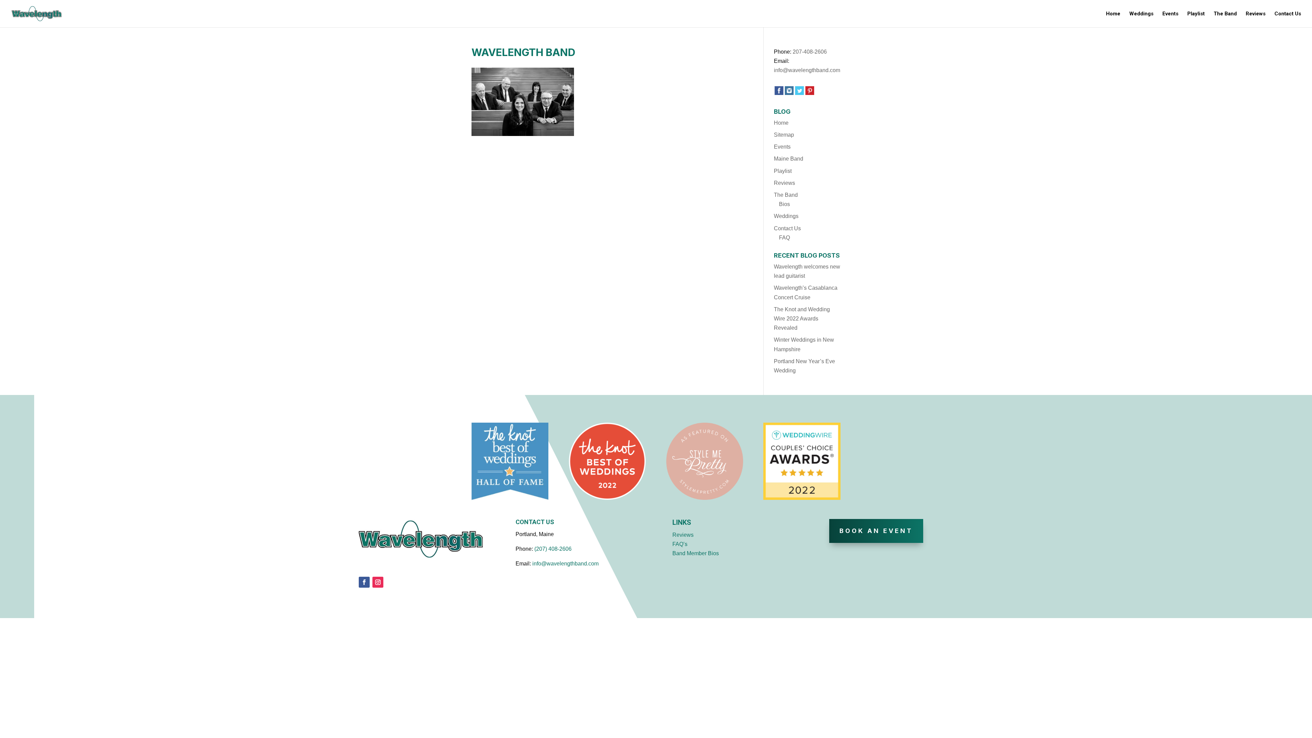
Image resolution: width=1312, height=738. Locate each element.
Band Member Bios (695, 553)
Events (1170, 14)
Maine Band (788, 159)
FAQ (784, 238)
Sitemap (784, 135)
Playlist (1196, 14)
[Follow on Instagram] (377, 582)
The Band (1225, 14)
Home (1113, 14)
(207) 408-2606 (553, 549)
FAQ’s (679, 544)
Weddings (1141, 14)
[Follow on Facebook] (364, 582)
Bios (784, 204)
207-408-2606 (810, 52)
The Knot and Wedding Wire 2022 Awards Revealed (802, 318)
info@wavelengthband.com (807, 70)
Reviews (1256, 14)
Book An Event (876, 530)
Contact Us (1287, 14)
